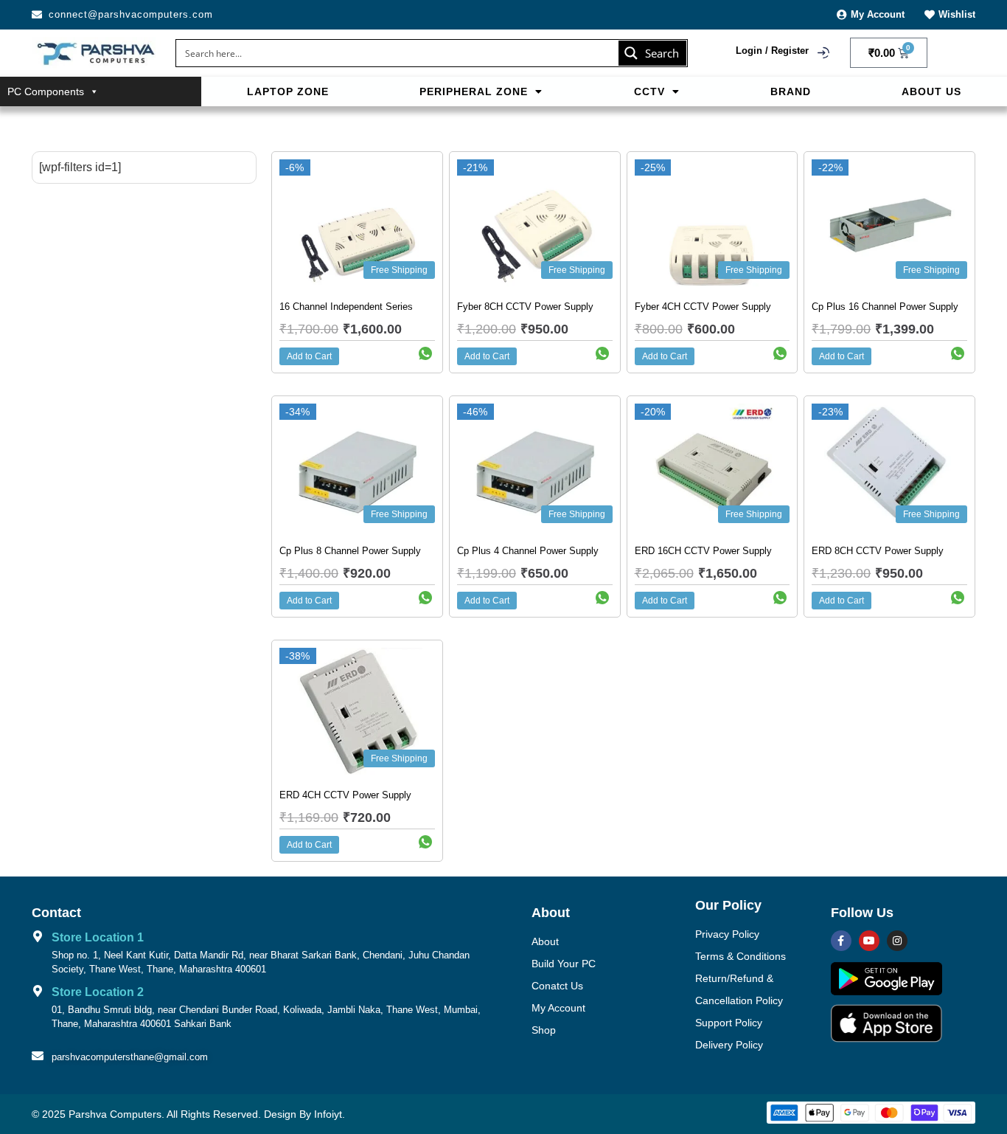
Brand (790, 91)
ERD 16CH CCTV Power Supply (703, 550)
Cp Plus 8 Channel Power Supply (350, 550)
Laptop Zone (288, 91)
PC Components (45, 91)
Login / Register (772, 50)
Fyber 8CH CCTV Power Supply (525, 306)
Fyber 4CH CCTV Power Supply (703, 306)
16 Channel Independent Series (346, 306)
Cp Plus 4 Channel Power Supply (528, 550)
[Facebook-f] (841, 940)
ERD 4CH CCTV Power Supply (345, 795)
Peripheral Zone (473, 91)
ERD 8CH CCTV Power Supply (878, 550)
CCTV (649, 91)
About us (931, 91)
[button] (481, 91)
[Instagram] (897, 940)
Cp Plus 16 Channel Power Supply (885, 306)
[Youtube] (869, 940)
